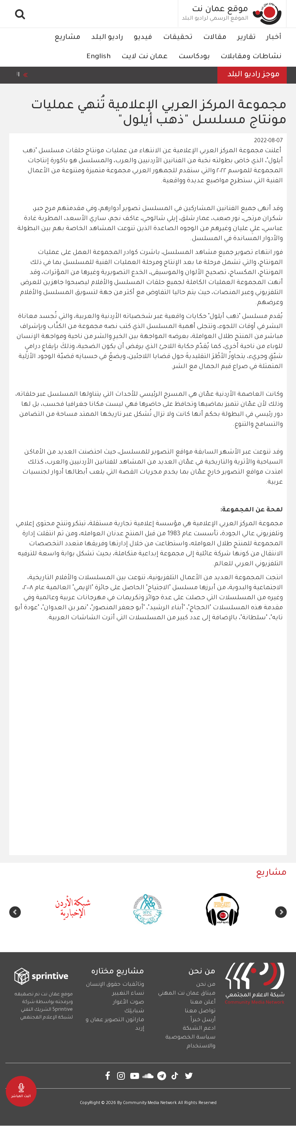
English (98, 57)
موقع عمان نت (220, 10)
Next (15, 912)
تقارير (246, 38)
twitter (188, 1075)
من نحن (205, 985)
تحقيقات (177, 38)
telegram (161, 1075)
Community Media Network (150, 1103)
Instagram (121, 1075)
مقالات (215, 38)
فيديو (143, 38)
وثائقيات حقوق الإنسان (115, 985)
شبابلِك (134, 1011)
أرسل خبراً (202, 1020)
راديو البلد (107, 38)
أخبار (273, 38)
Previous (281, 912)
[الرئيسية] (267, 13)
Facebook (107, 1075)
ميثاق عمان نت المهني (186, 994)
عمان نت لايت (144, 57)
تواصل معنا (200, 1011)
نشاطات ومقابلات (250, 57)
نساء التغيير (128, 994)
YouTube (134, 1075)
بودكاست (194, 57)
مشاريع (67, 38)
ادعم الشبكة (199, 1029)
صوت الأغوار (128, 1003)
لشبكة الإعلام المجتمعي (46, 1017)
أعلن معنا (202, 1003)
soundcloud (148, 1075)
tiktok (175, 1075)
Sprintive (62, 1010)
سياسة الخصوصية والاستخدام (190, 1042)
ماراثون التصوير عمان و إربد (115, 1024)
